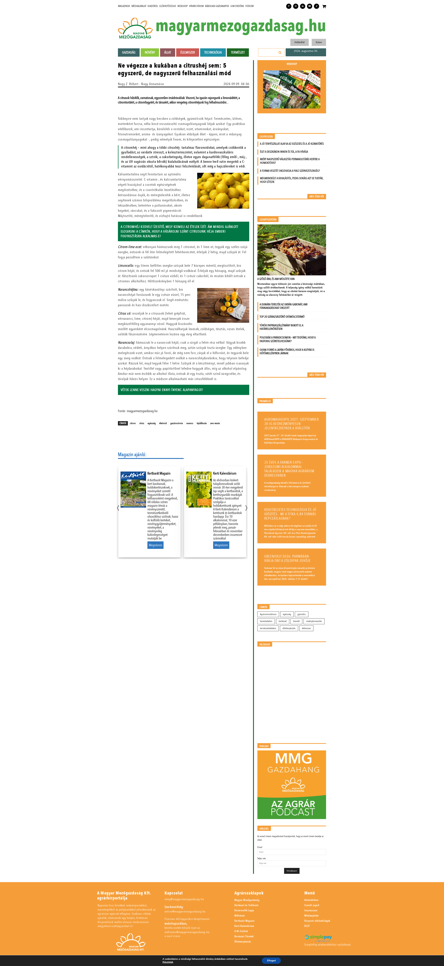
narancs (189, 423)
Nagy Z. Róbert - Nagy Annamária (141, 84)
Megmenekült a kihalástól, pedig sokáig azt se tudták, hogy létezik (291, 180)
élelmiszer (306, 628)
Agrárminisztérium (268, 614)
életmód (163, 423)
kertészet (283, 621)
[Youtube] (309, 6)
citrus (141, 423)
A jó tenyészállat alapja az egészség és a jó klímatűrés (292, 144)
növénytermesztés (314, 621)
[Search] (280, 52)
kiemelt (296, 621)
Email (259, 847)
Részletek (168, 962)
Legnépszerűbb (267, 219)
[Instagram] (295, 6)
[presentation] (118, 507)
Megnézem (155, 545)
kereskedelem (266, 621)
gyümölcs (301, 614)
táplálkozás (202, 423)
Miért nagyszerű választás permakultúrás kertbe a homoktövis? (290, 161)
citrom (133, 423)
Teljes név (261, 858)
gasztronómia (176, 423)
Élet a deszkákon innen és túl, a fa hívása (284, 152)
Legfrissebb (266, 136)
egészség (152, 423)
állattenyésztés (289, 628)
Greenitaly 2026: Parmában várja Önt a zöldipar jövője (287, 558)
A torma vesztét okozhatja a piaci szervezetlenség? (290, 171)
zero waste (215, 423)
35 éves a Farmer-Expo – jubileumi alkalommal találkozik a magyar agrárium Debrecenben (289, 469)
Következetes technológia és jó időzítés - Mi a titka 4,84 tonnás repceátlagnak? (290, 514)
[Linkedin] (302, 6)
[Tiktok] (316, 6)
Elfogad (271, 960)
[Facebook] (288, 6)
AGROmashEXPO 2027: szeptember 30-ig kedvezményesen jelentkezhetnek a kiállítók (291, 424)
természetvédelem (268, 628)
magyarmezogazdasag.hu (240, 26)
